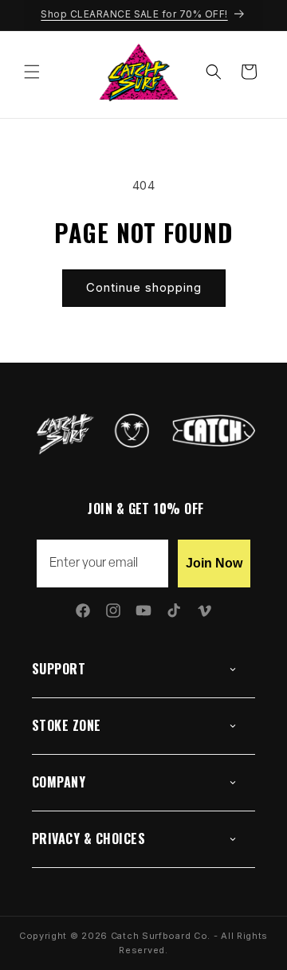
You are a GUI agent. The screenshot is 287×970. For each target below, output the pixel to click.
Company (58, 781)
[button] (31, 71)
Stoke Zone (66, 725)
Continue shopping (144, 287)
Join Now (214, 563)
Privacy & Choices (88, 838)
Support (58, 668)
